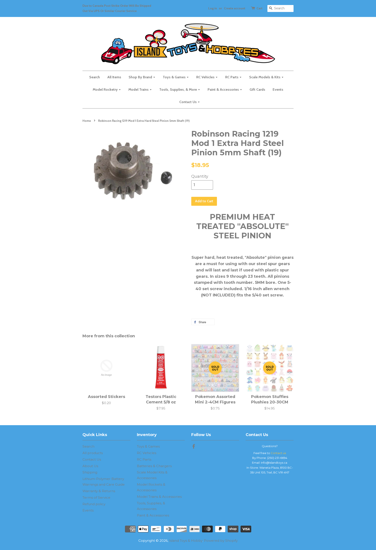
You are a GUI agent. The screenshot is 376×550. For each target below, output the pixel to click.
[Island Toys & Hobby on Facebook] (193, 447)
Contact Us (188, 102)
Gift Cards (257, 89)
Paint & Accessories (224, 89)
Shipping (89, 472)
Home (86, 120)
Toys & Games (174, 77)
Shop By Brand (141, 77)
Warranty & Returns (98, 491)
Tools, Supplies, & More (178, 89)
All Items (114, 77)
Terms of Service (96, 497)
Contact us (278, 453)
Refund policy (93, 504)
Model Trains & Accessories (159, 497)
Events (278, 89)
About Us (90, 466)
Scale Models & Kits (265, 77)
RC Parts (232, 77)
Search (94, 77)
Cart (259, 8)
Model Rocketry (106, 89)
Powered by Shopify (221, 540)
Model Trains (138, 89)
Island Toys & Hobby (185, 540)
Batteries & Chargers (154, 466)
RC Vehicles (205, 77)
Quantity (199, 176)
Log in (212, 8)
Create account (234, 8)
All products (92, 453)
